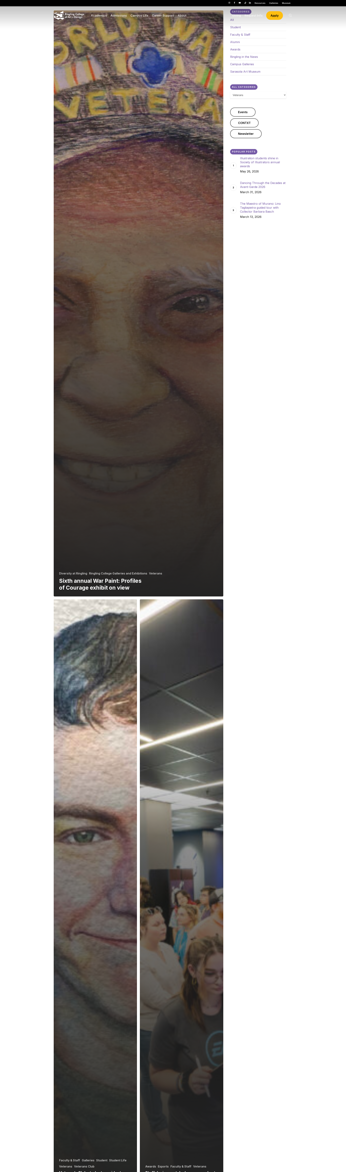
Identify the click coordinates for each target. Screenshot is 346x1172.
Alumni (235, 42)
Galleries (88, 1160)
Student (101, 1160)
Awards (150, 1166)
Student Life (118, 1160)
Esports (163, 1166)
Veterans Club (84, 1166)
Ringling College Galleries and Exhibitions (118, 573)
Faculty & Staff (69, 1160)
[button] (243, 112)
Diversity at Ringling (73, 573)
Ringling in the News (244, 57)
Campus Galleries (242, 64)
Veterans (155, 573)
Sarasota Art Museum (245, 71)
